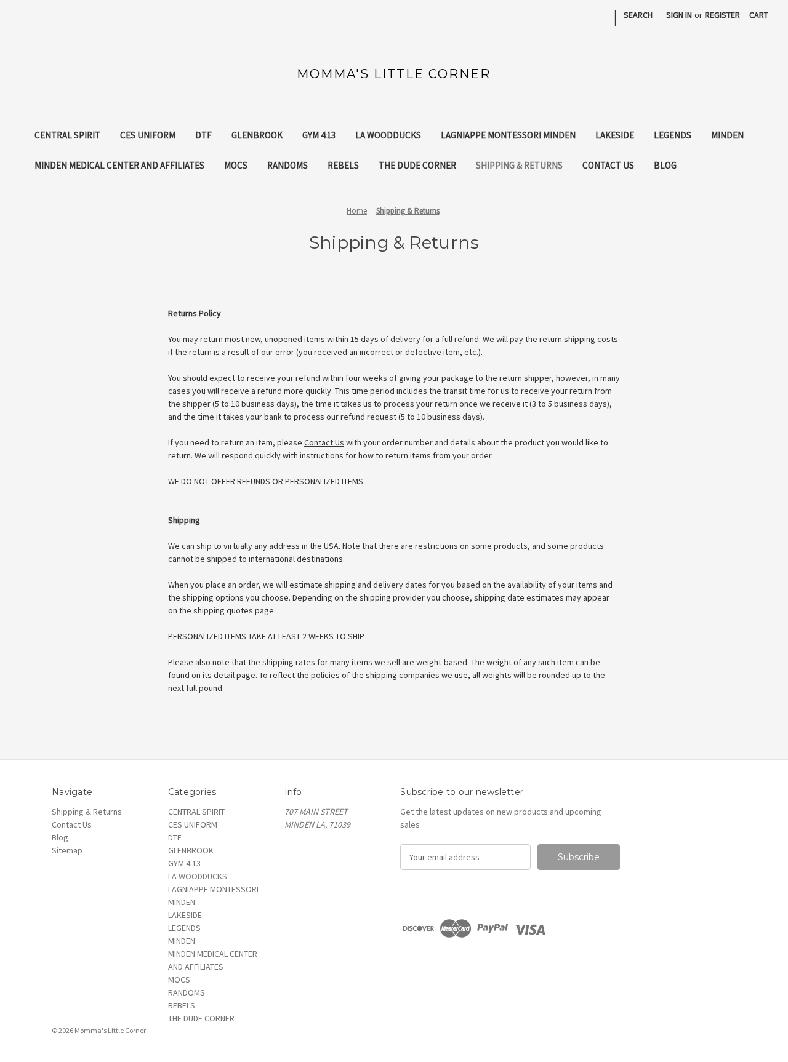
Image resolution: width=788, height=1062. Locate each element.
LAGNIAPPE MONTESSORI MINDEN (508, 135)
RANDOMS (287, 165)
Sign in (679, 14)
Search (638, 14)
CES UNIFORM (147, 135)
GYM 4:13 (319, 135)
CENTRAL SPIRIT (67, 135)
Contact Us (608, 165)
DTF (203, 135)
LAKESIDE (614, 135)
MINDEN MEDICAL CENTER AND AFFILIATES (119, 165)
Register (722, 14)
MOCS (235, 165)
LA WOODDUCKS (388, 135)
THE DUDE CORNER (417, 165)
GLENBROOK (257, 135)
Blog (665, 165)
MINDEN (727, 135)
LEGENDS (672, 135)
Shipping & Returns (519, 165)
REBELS (343, 165)
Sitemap (67, 850)
